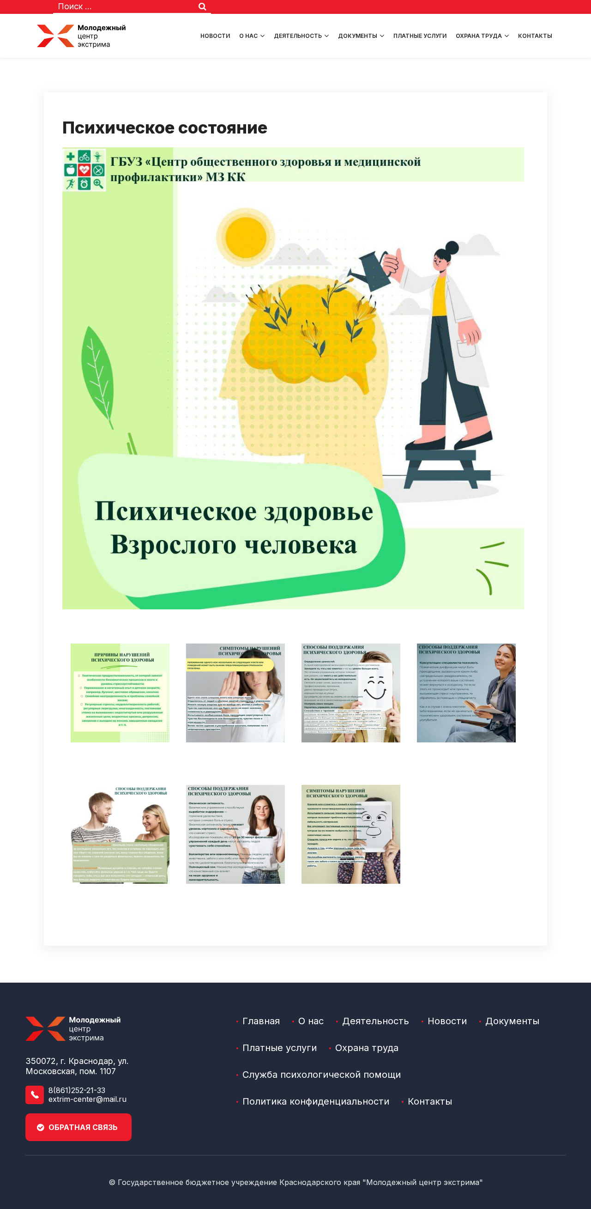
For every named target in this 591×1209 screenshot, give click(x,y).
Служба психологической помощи (321, 1074)
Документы (357, 35)
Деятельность (298, 35)
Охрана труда (479, 35)
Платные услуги (419, 35)
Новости (215, 35)
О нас (248, 35)
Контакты (535, 35)
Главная (261, 1021)
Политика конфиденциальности (315, 1101)
